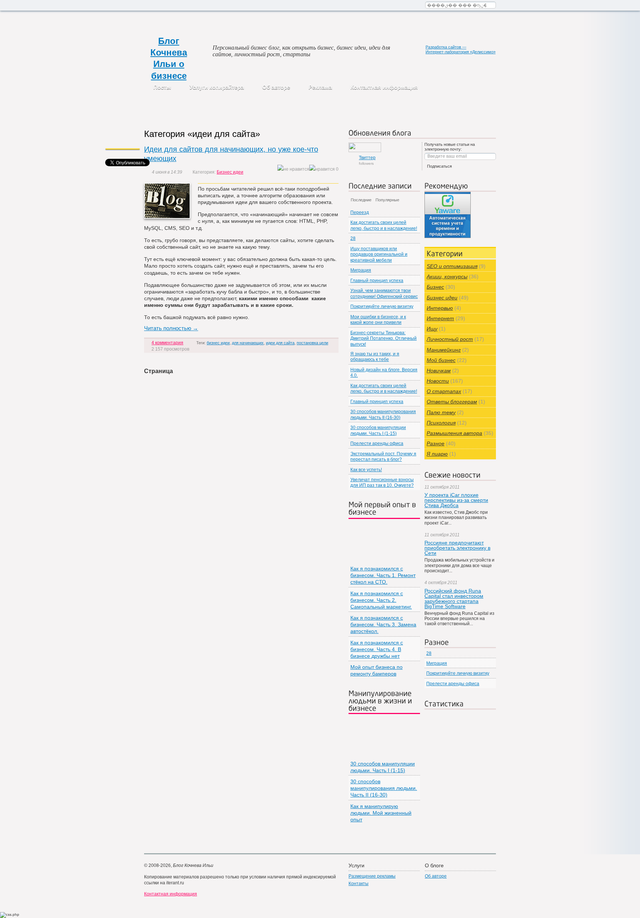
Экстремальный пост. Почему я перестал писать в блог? (383, 456)
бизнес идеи (218, 343)
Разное (435, 443)
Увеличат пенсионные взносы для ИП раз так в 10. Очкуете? (382, 482)
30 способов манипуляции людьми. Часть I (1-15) (378, 430)
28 (353, 238)
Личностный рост (450, 339)
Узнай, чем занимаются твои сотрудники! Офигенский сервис (384, 293)
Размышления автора (454, 433)
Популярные (387, 200)
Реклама (320, 87)
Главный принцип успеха (376, 280)
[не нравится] (293, 169)
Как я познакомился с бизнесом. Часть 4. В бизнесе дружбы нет (376, 649)
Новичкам (439, 370)
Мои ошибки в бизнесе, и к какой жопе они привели (378, 319)
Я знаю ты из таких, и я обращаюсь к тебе (374, 356)
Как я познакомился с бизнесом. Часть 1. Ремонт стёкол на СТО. (383, 575)
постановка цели (312, 343)
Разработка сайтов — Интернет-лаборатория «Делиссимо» (461, 49)
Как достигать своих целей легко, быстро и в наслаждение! (383, 225)
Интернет (440, 318)
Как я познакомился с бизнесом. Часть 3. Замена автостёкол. (383, 624)
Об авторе (276, 87)
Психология (441, 423)
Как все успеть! (366, 469)
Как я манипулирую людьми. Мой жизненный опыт (380, 812)
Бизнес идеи (230, 172)
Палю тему (441, 412)
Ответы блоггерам (452, 402)
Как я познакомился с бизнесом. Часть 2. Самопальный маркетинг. (381, 600)
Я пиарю (437, 454)
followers (367, 160)
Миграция (360, 270)
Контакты (359, 883)
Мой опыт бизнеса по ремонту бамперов (376, 670)
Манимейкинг (444, 350)
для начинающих (248, 343)
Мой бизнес (441, 360)
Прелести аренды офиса (376, 443)
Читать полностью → (171, 328)
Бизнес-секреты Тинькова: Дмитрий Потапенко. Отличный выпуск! (383, 338)
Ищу (432, 329)
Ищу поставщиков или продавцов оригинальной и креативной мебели (378, 254)
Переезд (359, 212)
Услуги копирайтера (217, 87)
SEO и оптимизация (452, 266)
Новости (438, 381)
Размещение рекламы (372, 876)
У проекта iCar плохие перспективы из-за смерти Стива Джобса (456, 500)
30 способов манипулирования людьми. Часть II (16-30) (383, 414)
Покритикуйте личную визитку (381, 306)
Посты (162, 87)
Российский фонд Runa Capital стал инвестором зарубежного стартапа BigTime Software (453, 598)
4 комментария (167, 342)
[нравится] (322, 169)
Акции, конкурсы (447, 276)
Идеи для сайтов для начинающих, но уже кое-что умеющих (231, 154)
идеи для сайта (280, 343)
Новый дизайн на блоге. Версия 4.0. (383, 372)
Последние (361, 200)
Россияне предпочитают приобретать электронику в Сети (457, 548)
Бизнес (435, 287)
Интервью (440, 308)
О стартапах (444, 391)
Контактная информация (384, 87)
